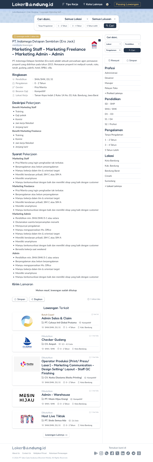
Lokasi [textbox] (108, 44)
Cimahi (108, 176)
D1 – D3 (109, 114)
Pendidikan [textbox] (129, 44)
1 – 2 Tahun (62, 26)
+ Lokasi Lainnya (113, 186)
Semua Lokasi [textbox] (73, 18)
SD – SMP (110, 104)
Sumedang (110, 181)
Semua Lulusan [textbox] (101, 18)
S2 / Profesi (111, 124)
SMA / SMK (111, 109)
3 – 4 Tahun (77, 26)
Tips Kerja (71, 4)
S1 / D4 (109, 119)
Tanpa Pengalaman (45, 26)
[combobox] (76, 19)
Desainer (109, 78)
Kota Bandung (112, 161)
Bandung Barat (112, 171)
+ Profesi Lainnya (114, 93)
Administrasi (111, 73)
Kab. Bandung (112, 166)
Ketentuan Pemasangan (58, 453)
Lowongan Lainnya (54, 435)
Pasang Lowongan (127, 4)
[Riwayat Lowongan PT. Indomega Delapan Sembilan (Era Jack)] (94, 49)
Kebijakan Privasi (40, 453)
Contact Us (26, 453)
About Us (16, 453)
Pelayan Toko (111, 88)
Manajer (109, 83)
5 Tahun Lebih (92, 26)
